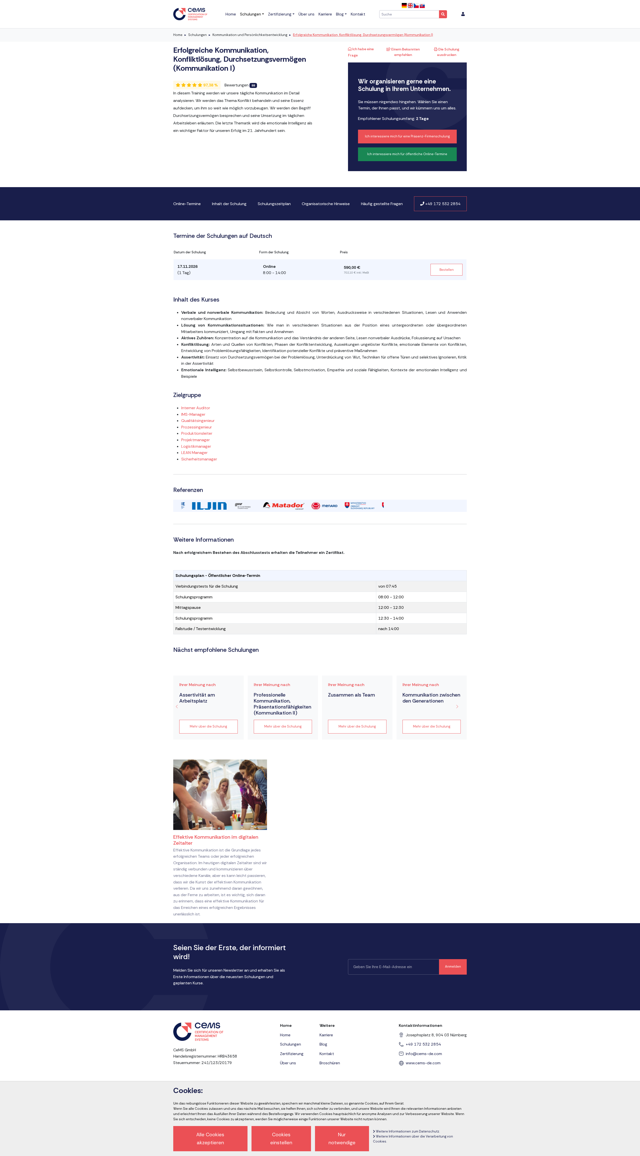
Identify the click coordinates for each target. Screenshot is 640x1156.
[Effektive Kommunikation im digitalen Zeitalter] (220, 794)
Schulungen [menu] (250, 14)
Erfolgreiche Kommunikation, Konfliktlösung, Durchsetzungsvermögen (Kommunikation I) (363, 35)
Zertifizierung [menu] (280, 14)
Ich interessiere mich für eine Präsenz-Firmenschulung (407, 136)
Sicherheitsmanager (199, 459)
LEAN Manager (194, 452)
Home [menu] (231, 14)
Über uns (288, 1063)
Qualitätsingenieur (197, 420)
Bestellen (447, 270)
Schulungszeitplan (274, 203)
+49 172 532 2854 (442, 203)
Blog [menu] (340, 14)
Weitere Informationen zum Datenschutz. (407, 1131)
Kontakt (327, 1053)
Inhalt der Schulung (229, 203)
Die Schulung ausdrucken (448, 52)
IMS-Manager (193, 414)
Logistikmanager (196, 446)
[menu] (463, 14)
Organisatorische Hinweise (326, 203)
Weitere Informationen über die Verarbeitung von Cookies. (413, 1139)
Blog (323, 1044)
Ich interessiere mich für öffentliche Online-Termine (407, 154)
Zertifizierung (292, 1053)
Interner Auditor (195, 407)
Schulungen (197, 35)
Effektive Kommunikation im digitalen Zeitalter (215, 840)
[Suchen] (443, 14)
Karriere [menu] (325, 14)
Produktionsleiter (196, 433)
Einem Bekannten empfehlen (405, 52)
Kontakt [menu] (358, 14)
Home (177, 35)
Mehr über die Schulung (208, 726)
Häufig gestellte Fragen (382, 203)
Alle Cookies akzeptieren (210, 1138)
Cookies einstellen (281, 1138)
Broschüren (330, 1063)
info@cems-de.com (424, 1053)
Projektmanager (195, 439)
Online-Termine (187, 203)
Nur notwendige (342, 1138)
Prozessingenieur (196, 427)
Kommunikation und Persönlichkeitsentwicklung (249, 35)
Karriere (326, 1035)
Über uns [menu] (306, 14)
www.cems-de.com (423, 1063)
